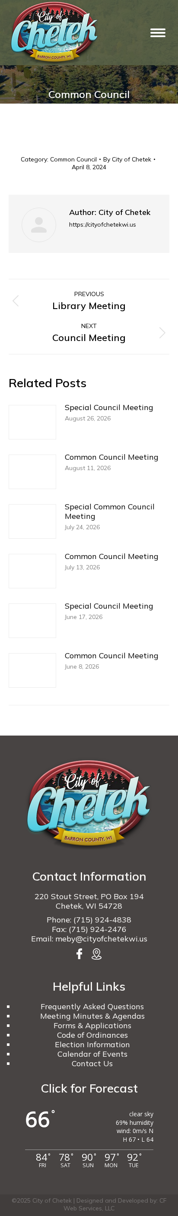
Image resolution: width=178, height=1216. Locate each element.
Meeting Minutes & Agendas (92, 1016)
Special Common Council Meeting (110, 511)
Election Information (92, 1044)
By (127, 159)
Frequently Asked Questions (92, 1006)
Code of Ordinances (92, 1035)
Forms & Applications (92, 1025)
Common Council (73, 159)
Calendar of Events (92, 1054)
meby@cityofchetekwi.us (101, 939)
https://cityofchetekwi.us (102, 224)
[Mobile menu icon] (157, 32)
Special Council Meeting (109, 407)
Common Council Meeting (112, 457)
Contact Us (92, 1063)
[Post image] (32, 422)
